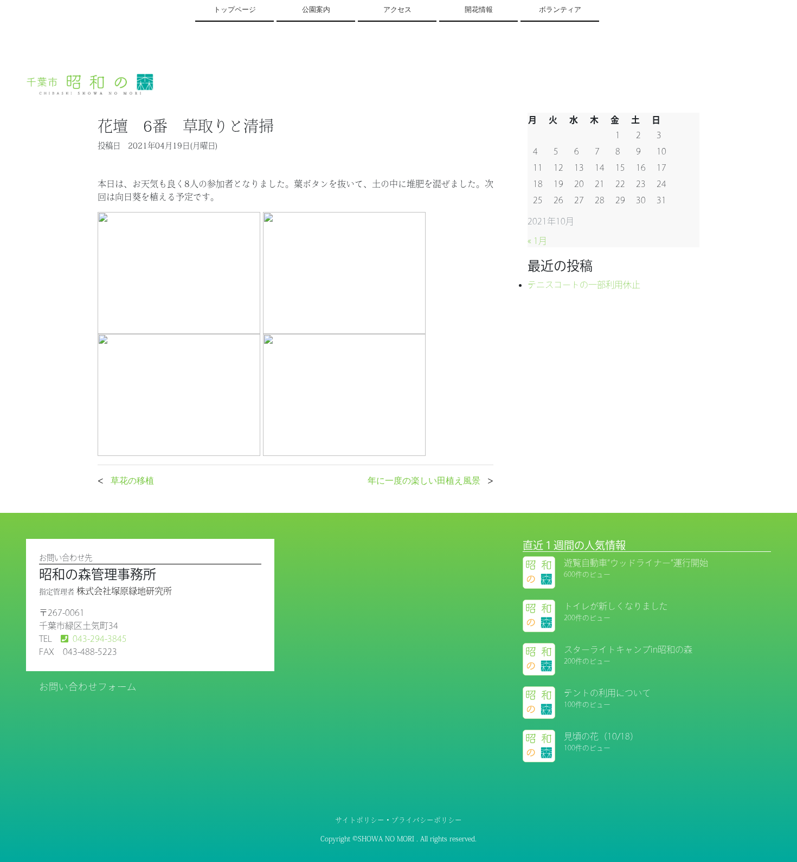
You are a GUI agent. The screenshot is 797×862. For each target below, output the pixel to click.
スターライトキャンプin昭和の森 (628, 649)
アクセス (397, 9)
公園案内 (316, 9)
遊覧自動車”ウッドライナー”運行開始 (636, 562)
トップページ (235, 9)
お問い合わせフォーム (88, 686)
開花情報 (479, 9)
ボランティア (560, 9)
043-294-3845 (100, 638)
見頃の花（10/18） (601, 736)
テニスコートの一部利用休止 (584, 284)
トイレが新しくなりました (616, 606)
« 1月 (537, 240)
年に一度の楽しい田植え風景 (424, 480)
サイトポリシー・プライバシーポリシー (398, 820)
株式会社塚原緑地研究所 (124, 591)
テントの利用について (607, 693)
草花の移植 (132, 480)
